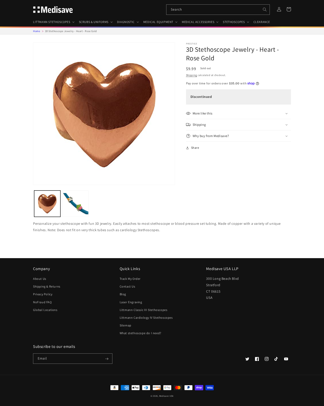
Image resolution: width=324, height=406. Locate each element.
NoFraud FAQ (42, 302)
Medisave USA (166, 396)
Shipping (191, 75)
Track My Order (130, 279)
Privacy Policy (42, 294)
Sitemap (125, 325)
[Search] (265, 9)
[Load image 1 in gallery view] (47, 204)
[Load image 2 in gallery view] (76, 204)
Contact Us (127, 286)
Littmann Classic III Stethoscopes (144, 310)
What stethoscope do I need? (140, 333)
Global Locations (45, 310)
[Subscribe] (106, 358)
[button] (53, 22)
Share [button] (195, 148)
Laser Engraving (131, 302)
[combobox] (218, 10)
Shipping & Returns (46, 286)
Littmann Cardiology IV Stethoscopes (146, 318)
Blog (123, 294)
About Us (39, 279)
